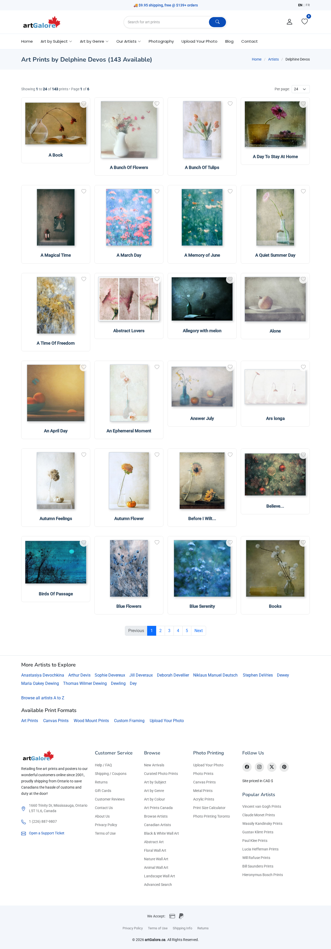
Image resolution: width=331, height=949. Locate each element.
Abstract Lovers (129, 330)
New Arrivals (154, 765)
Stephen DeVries (258, 675)
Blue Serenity (202, 606)
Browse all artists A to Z (42, 697)
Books (275, 606)
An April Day (55, 430)
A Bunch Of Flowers (129, 167)
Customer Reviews (110, 799)
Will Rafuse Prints (256, 858)
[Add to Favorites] (84, 104)
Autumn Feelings (56, 518)
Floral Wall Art (155, 850)
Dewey (283, 675)
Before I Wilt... (202, 518)
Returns (101, 782)
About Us (102, 816)
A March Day (129, 255)
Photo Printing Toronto (211, 816)
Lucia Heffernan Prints (260, 849)
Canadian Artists (157, 825)
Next (198, 630)
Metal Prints (203, 791)
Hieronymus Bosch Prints (262, 875)
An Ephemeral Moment (129, 430)
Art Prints (29, 720)
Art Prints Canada (158, 808)
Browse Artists (156, 816)
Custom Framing (129, 720)
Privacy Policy (106, 825)
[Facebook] (247, 767)
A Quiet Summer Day (275, 255)
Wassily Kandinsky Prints (262, 823)
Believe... (275, 506)
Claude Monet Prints (258, 815)
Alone (275, 330)
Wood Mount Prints (91, 720)
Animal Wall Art (156, 867)
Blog (229, 41)
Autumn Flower (129, 518)
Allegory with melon (202, 330)
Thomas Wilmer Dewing (85, 683)
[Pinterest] (284, 767)
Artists (273, 59)
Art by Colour (154, 799)
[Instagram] (259, 767)
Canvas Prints (56, 720)
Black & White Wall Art (161, 833)
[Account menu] (289, 21)
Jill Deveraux (141, 675)
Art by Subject (155, 782)
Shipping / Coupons (110, 774)
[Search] (217, 22)
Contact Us (104, 808)
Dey (133, 683)
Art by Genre (154, 791)
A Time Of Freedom (56, 343)
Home (27, 41)
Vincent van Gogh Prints (261, 806)
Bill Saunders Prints (257, 866)
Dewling (118, 683)
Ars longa (275, 418)
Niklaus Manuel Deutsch (215, 675)
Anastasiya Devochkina (42, 675)
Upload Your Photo (199, 41)
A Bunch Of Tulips (202, 167)
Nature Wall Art (156, 859)
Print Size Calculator (209, 808)
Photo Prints (203, 774)
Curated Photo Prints (161, 774)
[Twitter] (271, 767)
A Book (56, 155)
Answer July (202, 418)
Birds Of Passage (56, 593)
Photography (161, 41)
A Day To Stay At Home (275, 156)
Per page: (282, 89)
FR (308, 5)
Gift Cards (103, 791)
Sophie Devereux (110, 675)
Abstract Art (154, 842)
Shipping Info (182, 928)
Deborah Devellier (173, 675)
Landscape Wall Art (159, 876)
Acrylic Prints (203, 799)
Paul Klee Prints (254, 841)
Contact (249, 41)
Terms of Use (105, 833)
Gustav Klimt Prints (257, 832)
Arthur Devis (79, 675)
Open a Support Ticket (46, 833)
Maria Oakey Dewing (40, 683)
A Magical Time (56, 255)
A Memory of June (202, 255)
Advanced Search (158, 885)
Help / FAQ (103, 765)
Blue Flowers (128, 606)
